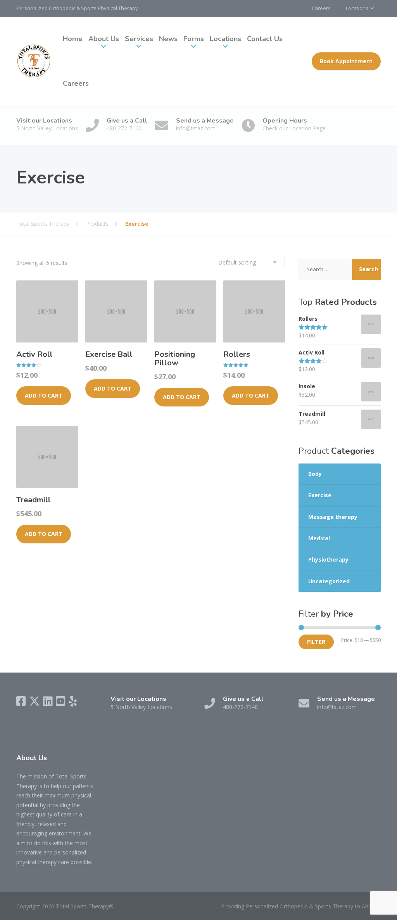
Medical (319, 538)
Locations (357, 8)
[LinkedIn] (48, 701)
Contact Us (265, 38)
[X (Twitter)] (34, 701)
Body (315, 473)
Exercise (319, 495)
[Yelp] (73, 701)
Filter (316, 641)
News (168, 38)
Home (73, 38)
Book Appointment (346, 61)
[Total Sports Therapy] (33, 61)
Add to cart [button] (43, 395)
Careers (321, 8)
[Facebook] (21, 701)
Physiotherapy (328, 559)
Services (139, 38)
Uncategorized (329, 581)
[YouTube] (61, 701)
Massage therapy (332, 517)
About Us (103, 38)
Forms (193, 38)
